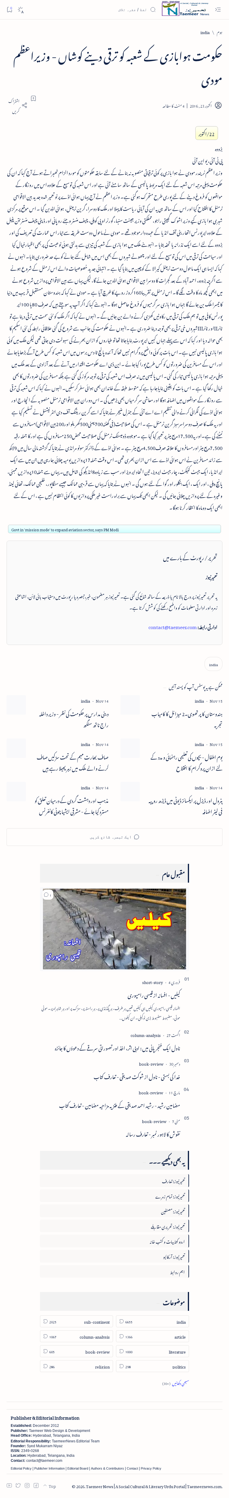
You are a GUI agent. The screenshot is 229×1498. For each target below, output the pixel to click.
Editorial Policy (21, 1468)
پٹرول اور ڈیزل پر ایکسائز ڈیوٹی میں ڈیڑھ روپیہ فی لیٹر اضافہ (185, 805)
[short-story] (152, 981)
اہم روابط (177, 1271)
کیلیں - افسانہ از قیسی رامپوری (154, 994)
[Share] (17, 105)
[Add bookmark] (33, 98)
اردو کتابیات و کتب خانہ (167, 1240)
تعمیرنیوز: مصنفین (173, 1210)
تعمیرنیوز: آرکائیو (174, 1256)
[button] (47, 895)
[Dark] (20, 9)
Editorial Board (77, 1468)
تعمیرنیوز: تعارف (173, 1180)
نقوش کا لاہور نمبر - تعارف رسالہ (153, 1133)
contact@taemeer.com (172, 626)
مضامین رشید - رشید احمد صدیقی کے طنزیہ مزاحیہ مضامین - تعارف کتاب (119, 1104)
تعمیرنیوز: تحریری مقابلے (168, 1226)
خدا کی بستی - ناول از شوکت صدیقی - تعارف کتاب (137, 1076)
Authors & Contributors (107, 1468)
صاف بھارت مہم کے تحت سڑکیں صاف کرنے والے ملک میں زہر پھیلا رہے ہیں (73, 762)
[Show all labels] (175, 1382)
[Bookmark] (9, 9)
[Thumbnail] (130, 705)
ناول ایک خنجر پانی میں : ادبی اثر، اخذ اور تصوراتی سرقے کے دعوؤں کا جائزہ (117, 1047)
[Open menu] (218, 9)
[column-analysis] (146, 1034)
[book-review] (151, 1063)
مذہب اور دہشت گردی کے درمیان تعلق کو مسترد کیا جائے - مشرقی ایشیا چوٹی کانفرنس (72, 805)
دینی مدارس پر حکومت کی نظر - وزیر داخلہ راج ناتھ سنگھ (74, 718)
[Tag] (199, 700)
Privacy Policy (151, 1468)
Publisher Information (49, 1468)
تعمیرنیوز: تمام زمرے (170, 1195)
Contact (132, 1468)
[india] (213, 664)
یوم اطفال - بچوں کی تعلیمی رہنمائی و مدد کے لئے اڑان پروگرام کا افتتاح (186, 762)
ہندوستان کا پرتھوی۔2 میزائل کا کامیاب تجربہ (186, 718)
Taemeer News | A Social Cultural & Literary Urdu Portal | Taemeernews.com (154, 1486)
